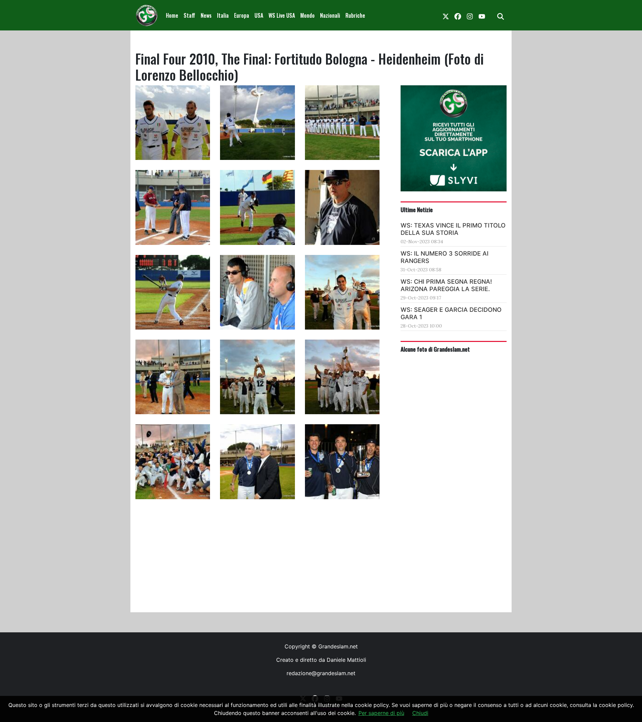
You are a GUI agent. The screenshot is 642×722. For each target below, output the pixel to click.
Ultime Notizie (417, 209)
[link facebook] (458, 15)
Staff (189, 15)
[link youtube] (482, 15)
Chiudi (420, 713)
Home (172, 15)
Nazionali (330, 15)
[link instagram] (470, 15)
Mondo (307, 15)
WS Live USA (282, 15)
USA (258, 15)
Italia (223, 15)
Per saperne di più (381, 713)
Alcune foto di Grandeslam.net (435, 349)
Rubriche (355, 15)
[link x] (446, 15)
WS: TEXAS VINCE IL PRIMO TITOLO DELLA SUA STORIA (453, 229)
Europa (241, 15)
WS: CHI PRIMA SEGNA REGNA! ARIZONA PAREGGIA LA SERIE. (446, 285)
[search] (501, 15)
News (206, 15)
